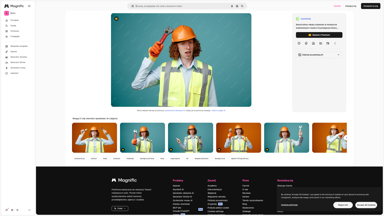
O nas (245, 189)
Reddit (280, 211)
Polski (119, 208)
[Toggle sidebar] (29, 6)
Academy (212, 185)
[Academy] (12, 210)
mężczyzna (175, 158)
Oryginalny (131, 18)
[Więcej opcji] (335, 43)
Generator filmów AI (182, 196)
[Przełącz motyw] (17, 210)
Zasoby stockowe (181, 204)
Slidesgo (246, 211)
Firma (245, 180)
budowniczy (80, 158)
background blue (147, 158)
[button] (120, 208)
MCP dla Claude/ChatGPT (187, 209)
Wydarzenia (248, 207)
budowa (116, 158)
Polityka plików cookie (218, 207)
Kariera (245, 196)
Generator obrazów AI (183, 193)
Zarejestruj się (370, 6)
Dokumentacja (215, 189)
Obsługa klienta (284, 185)
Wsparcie (212, 193)
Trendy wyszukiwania (252, 200)
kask (105, 158)
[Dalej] (346, 138)
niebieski (130, 158)
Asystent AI (178, 189)
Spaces (176, 185)
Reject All (343, 205)
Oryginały (215, 204)
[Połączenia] (6, 210)
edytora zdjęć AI (218, 110)
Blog (244, 204)
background (220, 158)
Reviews (246, 193)
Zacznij (212, 180)
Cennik (337, 6)
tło (187, 158)
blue (162, 158)
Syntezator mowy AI (182, 200)
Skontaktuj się (285, 180)
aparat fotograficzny (240, 158)
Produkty (178, 180)
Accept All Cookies (366, 205)
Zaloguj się (350, 6)
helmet (94, 158)
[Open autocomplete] (131, 6)
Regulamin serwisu (217, 196)
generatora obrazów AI (175, 110)
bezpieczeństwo (201, 158)
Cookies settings (216, 211)
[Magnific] (124, 180)
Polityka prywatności (218, 200)
